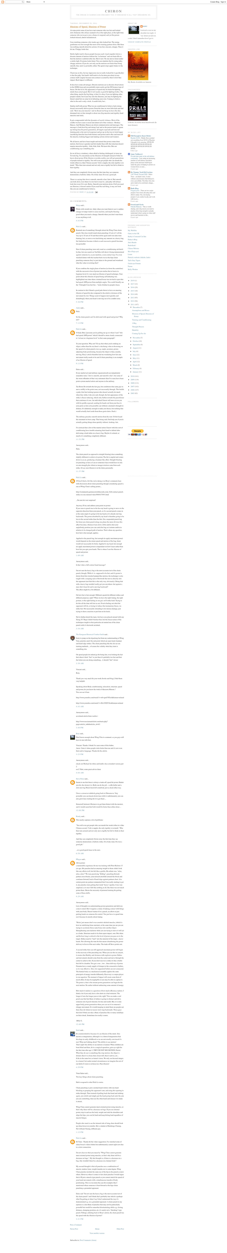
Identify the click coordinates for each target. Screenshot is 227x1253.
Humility (135, 330)
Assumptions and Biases (140, 310)
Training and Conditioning (141, 320)
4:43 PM (79, 220)
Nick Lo (79, 226)
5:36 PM (79, 302)
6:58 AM (80, 853)
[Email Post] (96, 192)
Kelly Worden (133, 269)
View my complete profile (139, 42)
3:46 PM (79, 727)
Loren (130, 254)
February (136, 368)
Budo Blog (135, 188)
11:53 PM (80, 439)
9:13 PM (79, 363)
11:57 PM (80, 471)
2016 (133, 287)
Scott (78, 1030)
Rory (78, 733)
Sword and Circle (137, 204)
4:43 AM (80, 706)
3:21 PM (79, 1219)
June (134, 355)
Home (97, 1229)
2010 (133, 376)
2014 (133, 294)
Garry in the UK (133, 233)
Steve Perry (80, 779)
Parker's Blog (132, 239)
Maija (78, 205)
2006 (133, 390)
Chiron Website (133, 248)
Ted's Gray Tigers (134, 260)
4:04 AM (80, 772)
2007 (133, 386)
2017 (133, 284)
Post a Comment (76, 1225)
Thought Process (138, 326)
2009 (133, 379)
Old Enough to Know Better (141, 135)
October (136, 341)
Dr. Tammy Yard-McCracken (141, 172)
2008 (133, 383)
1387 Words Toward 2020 (139, 174)
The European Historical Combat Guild (90, 634)
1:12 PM (79, 1132)
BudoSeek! (132, 245)
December (136, 307)
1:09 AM (80, 555)
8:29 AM (80, 896)
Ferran (130, 266)
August (135, 348)
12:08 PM (80, 810)
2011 (133, 304)
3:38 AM (80, 663)
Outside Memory (136, 207)
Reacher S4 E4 (135, 138)
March (135, 365)
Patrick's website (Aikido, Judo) (139, 257)
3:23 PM (79, 754)
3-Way (134, 323)
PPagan (78, 859)
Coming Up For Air (139, 333)
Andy (78, 308)
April (135, 361)
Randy (78, 816)
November (137, 337)
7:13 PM (79, 323)
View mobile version (97, 1233)
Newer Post (74, 1229)
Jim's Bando (132, 242)
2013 (133, 297)
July (134, 351)
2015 (133, 291)
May (134, 358)
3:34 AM (80, 628)
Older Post (120, 1229)
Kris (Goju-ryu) (133, 251)
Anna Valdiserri (137, 154)
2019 (133, 280)
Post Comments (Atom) (88, 1240)
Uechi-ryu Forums (134, 263)
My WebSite (132, 230)
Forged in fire (135, 190)
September (137, 344)
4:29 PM (79, 1067)
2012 (133, 301)
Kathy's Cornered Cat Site (137, 236)
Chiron (113, 11)
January (136, 372)
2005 (133, 393)
